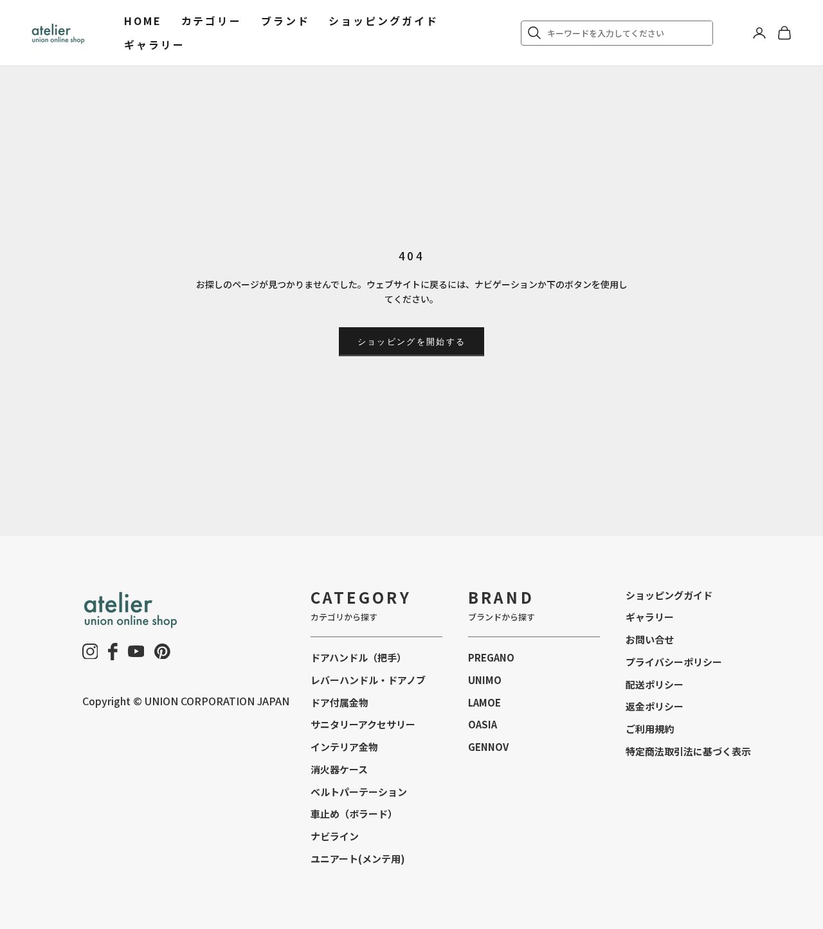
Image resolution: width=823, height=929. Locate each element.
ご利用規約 (650, 728)
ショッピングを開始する (411, 341)
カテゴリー (211, 20)
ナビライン (335, 836)
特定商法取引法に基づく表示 (688, 751)
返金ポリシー (654, 706)
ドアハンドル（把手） (358, 657)
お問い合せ (650, 639)
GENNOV (488, 746)
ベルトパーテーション (359, 791)
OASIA (482, 724)
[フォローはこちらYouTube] (136, 651)
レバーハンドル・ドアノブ (368, 680)
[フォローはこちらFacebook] (113, 651)
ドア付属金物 (339, 702)
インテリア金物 (344, 746)
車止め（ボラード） (354, 813)
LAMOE (484, 702)
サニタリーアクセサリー (363, 724)
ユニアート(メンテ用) (358, 858)
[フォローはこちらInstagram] (90, 652)
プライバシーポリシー (674, 662)
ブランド (285, 20)
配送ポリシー (654, 684)
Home (143, 20)
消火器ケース (339, 769)
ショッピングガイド (383, 20)
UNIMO (485, 680)
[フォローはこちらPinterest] (162, 652)
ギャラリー (154, 44)
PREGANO (491, 657)
